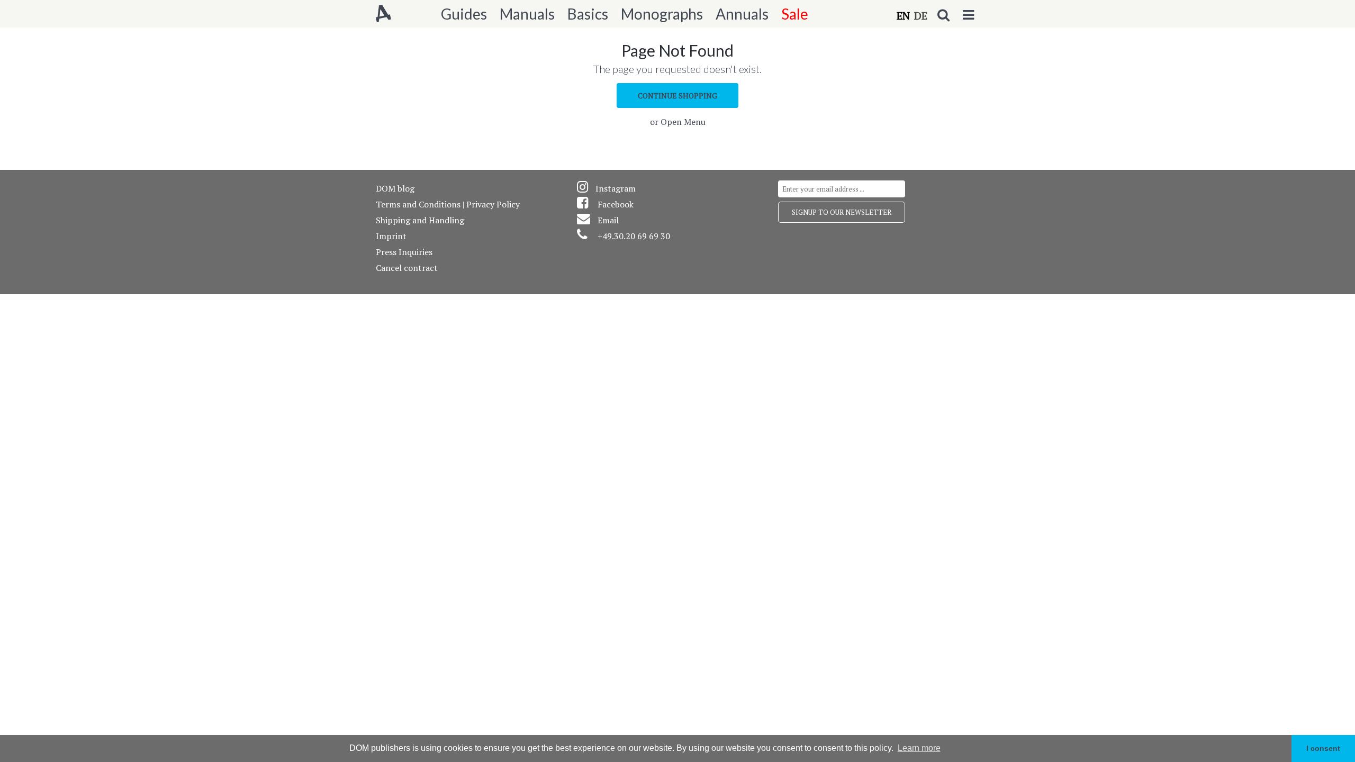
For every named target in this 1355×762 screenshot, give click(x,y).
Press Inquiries (404, 252)
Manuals (527, 14)
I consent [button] (1323, 748)
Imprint (391, 236)
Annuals (742, 14)
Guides (464, 14)
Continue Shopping (677, 95)
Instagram (615, 188)
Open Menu (683, 122)
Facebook (616, 204)
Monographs (662, 14)
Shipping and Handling (420, 220)
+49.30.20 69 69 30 (634, 236)
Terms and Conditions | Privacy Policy (448, 204)
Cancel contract (407, 268)
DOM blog (395, 188)
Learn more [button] (919, 747)
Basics (587, 14)
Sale (794, 14)
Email (608, 220)
